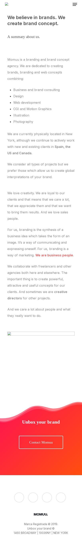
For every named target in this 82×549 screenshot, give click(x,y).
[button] (75, 4)
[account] (66, 4)
